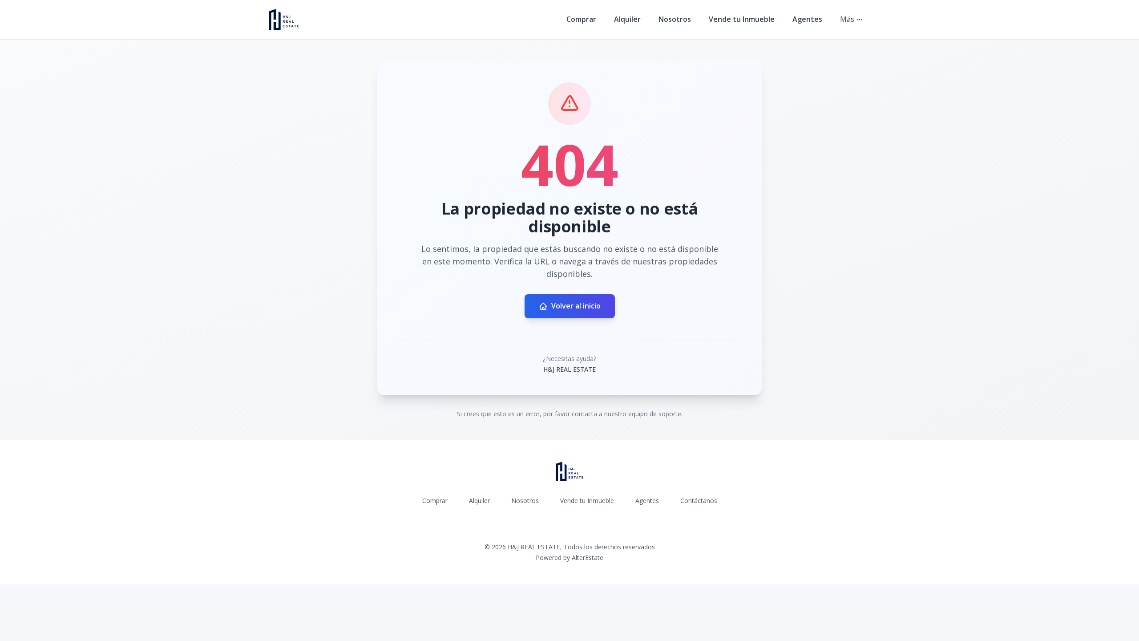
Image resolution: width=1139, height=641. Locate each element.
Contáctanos (698, 500)
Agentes (807, 19)
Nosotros (674, 19)
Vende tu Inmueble (742, 19)
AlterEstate (587, 557)
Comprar (581, 19)
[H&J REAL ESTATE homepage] (284, 19)
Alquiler (627, 19)
